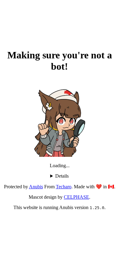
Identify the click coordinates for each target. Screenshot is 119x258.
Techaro (63, 186)
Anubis (36, 186)
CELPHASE (76, 197)
